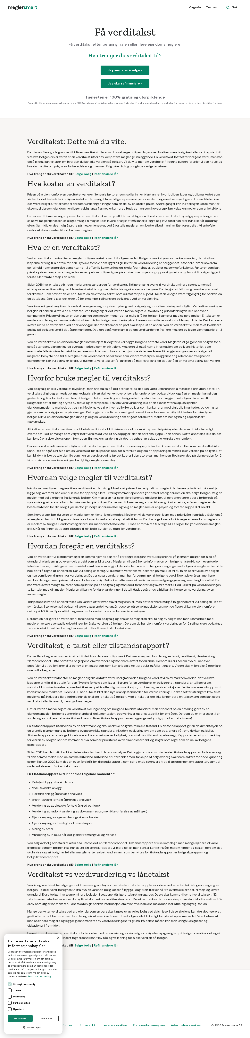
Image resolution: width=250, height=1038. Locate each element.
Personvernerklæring (39, 976)
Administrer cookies (186, 1025)
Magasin (194, 7)
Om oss (211, 7)
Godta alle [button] (20, 1018)
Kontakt (68, 1025)
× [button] (58, 938)
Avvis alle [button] (46, 1018)
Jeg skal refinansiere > (125, 83)
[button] (33, 1027)
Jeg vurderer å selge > (125, 70)
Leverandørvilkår (115, 1025)
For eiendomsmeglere (149, 1025)
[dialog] (33, 984)
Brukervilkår (88, 1025)
